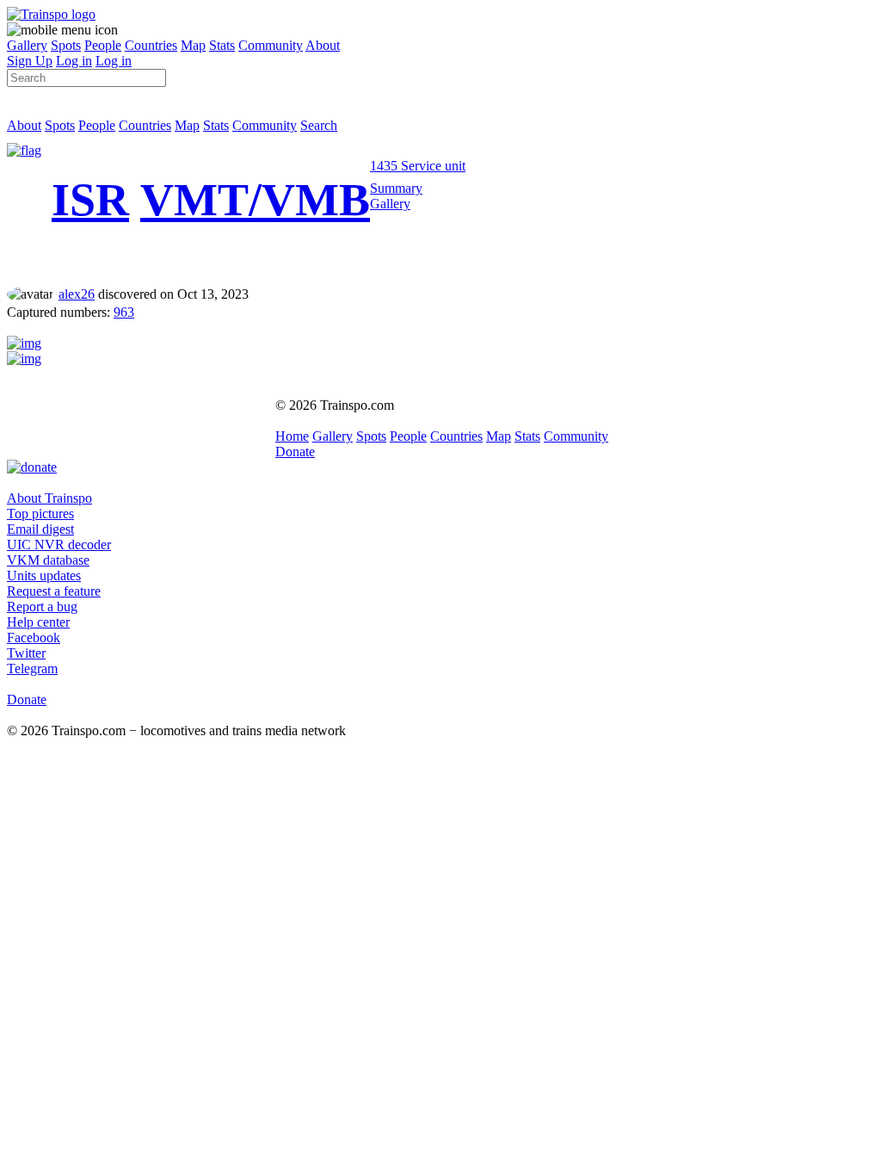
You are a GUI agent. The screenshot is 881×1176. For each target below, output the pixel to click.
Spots (66, 45)
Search (318, 125)
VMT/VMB (255, 200)
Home (292, 436)
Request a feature (54, 591)
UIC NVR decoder (59, 544)
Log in (74, 60)
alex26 (77, 294)
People (102, 45)
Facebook (33, 637)
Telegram (32, 668)
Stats (222, 45)
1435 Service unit (417, 165)
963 (124, 312)
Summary (396, 188)
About (322, 45)
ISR (90, 200)
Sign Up (29, 60)
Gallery (27, 45)
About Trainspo (49, 498)
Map (193, 45)
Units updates (44, 575)
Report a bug (42, 606)
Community (270, 45)
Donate (295, 451)
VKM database (48, 560)
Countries (151, 45)
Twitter (26, 653)
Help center (38, 622)
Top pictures (40, 513)
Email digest (40, 529)
